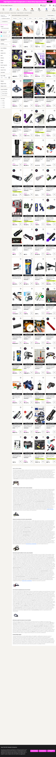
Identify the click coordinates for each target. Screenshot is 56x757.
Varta (35, 18)
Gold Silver (41, 18)
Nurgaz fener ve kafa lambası (27, 580)
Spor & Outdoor (7, 12)
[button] (16, 36)
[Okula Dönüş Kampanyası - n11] (28, 1)
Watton (46, 18)
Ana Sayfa (1, 12)
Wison (20, 18)
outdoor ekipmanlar (50, 509)
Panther (30, 18)
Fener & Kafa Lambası (28, 12)
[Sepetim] (50, 5)
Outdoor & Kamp (13, 12)
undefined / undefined (6, 18)
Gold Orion (53, 18)
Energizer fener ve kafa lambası (31, 543)
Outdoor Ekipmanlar (20, 12)
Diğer (25, 18)
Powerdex (15, 18)
